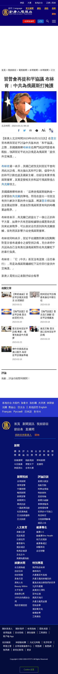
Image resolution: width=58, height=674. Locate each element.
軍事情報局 (43, 504)
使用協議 (7, 632)
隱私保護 (43, 628)
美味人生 (19, 582)
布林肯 (27, 147)
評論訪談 (43, 476)
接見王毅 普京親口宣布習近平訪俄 (48, 331)
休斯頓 (50, 403)
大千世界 (19, 590)
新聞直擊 (21, 496)
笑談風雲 (21, 535)
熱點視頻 (29, 460)
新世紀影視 (18, 650)
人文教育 (22, 527)
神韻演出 (18, 468)
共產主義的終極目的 (41, 578)
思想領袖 (42, 496)
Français (6, 411)
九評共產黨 (37, 586)
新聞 (16, 445)
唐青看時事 (43, 508)
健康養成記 (41, 543)
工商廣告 (36, 616)
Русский (18, 411)
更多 (29, 650)
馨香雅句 (21, 543)
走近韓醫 (40, 551)
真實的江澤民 (38, 590)
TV (41, 21)
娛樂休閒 (20, 562)
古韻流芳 (21, 539)
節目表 (18, 429)
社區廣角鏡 (22, 511)
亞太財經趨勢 (23, 515)
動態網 (48, 646)
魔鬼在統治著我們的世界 (43, 582)
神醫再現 (40, 547)
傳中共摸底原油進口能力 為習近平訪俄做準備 (20, 352)
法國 (4, 407)
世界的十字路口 (45, 511)
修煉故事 (36, 612)
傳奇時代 (36, 571)
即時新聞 (41, 460)
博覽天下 (29, 464)
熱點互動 (42, 485)
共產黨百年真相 (39, 575)
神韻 (22, 3)
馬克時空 (42, 515)
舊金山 (12, 407)
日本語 (28, 411)
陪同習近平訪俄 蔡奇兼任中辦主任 (48, 297)
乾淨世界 (48, 642)
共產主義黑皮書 (39, 601)
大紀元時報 (35, 642)
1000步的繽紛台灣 (22, 599)
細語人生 (42, 523)
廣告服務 (31, 632)
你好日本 (19, 571)
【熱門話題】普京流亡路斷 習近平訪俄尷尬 (48, 314)
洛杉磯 (33, 403)
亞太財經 (21, 519)
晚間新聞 (21, 492)
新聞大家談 (43, 481)
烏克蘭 (5, 184)
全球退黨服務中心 (23, 646)
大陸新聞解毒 (44, 519)
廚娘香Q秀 (20, 594)
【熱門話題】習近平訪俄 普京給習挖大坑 (20, 314)
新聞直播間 (29, 21)
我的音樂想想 (21, 605)
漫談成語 (21, 547)
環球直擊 (21, 485)
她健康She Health (44, 535)
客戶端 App (8, 636)
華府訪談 (21, 504)
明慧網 (38, 646)
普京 (53, 138)
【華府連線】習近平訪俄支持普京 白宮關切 (20, 297)
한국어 (37, 411)
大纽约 (15, 403)
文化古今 (21, 554)
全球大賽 (29, 468)
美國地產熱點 (23, 558)
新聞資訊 (28, 423)
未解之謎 (21, 532)
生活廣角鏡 (20, 567)
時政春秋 (42, 492)
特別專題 (37, 562)
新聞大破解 (43, 500)
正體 (48, 3)
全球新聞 (33, 70)
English (43, 407)
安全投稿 (19, 632)
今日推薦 (18, 464)
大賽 (29, 3)
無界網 (6, 650)
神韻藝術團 (21, 642)
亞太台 (21, 407)
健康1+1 (40, 532)
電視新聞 (23, 70)
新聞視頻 (22, 476)
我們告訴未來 (38, 567)
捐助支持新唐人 (23, 435)
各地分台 (39, 3)
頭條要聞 (18, 460)
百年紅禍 (36, 594)
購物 (37, 435)
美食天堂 (19, 578)
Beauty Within (21, 586)
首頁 (3, 70)
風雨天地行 (37, 597)
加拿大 (24, 403)
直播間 (29, 429)
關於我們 (20, 628)
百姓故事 (36, 605)
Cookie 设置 (29, 669)
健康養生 (41, 527)
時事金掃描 (43, 489)
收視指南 (32, 628)
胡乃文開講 (41, 539)
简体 (54, 3)
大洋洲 (41, 403)
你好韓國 (19, 575)
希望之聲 (7, 646)
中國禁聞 (21, 489)
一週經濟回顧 (23, 508)
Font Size (43, 130)
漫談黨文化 (37, 609)
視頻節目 (12, 70)
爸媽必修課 (22, 551)
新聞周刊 (21, 500)
